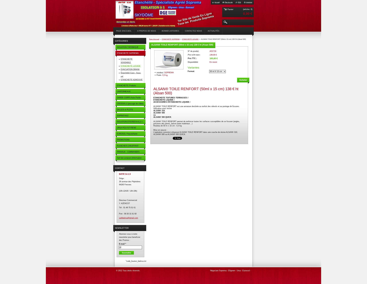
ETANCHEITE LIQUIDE (190, 39)
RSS (239, 2)
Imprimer (249, 2)
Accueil (216, 2)
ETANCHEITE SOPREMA (170, 39)
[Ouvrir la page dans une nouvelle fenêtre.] (168, 69)
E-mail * (122, 244)
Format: (191, 71)
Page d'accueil (154, 39)
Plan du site (229, 2)
